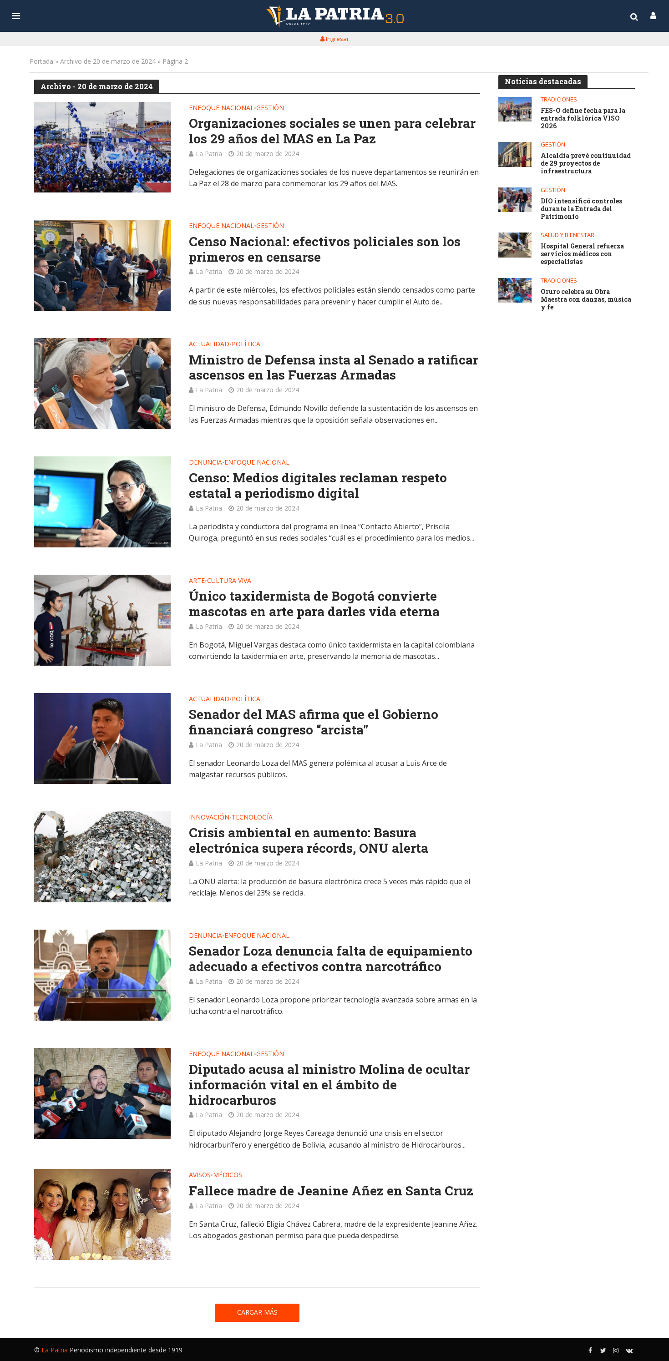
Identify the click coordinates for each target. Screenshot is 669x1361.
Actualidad (209, 344)
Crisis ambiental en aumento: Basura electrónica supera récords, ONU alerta (308, 840)
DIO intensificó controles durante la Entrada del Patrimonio (581, 208)
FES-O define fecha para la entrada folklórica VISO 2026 (583, 118)
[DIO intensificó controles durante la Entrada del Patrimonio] (515, 199)
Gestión (270, 108)
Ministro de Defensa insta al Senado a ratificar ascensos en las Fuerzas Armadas (333, 367)
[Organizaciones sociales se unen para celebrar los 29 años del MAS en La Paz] (102, 147)
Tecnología (252, 817)
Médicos (227, 1175)
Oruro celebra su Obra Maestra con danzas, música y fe (586, 299)
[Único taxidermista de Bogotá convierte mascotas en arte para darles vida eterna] (102, 620)
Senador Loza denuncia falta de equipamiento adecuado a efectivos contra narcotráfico (330, 958)
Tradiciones (559, 99)
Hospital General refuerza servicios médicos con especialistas (582, 254)
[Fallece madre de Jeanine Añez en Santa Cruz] (102, 1214)
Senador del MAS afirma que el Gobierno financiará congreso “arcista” (313, 722)
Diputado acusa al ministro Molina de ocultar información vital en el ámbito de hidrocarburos (329, 1085)
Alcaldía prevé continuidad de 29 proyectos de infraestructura (586, 163)
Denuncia (205, 462)
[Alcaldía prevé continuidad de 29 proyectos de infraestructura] (515, 154)
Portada (41, 61)
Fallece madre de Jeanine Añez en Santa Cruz (331, 1191)
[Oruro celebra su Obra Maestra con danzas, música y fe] (515, 290)
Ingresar (336, 39)
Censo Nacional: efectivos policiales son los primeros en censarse (325, 249)
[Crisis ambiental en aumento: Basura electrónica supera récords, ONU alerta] (102, 856)
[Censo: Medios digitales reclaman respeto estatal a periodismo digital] (102, 501)
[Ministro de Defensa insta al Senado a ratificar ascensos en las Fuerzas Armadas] (102, 383)
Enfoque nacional (221, 108)
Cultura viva (229, 581)
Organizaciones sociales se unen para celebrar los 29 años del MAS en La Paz (332, 131)
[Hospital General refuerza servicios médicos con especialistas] (515, 245)
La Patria (209, 153)
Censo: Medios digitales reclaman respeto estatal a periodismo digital (318, 485)
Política (246, 344)
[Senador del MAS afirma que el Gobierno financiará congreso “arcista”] (102, 738)
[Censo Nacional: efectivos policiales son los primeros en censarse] (102, 265)
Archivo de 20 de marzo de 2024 (108, 61)
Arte (197, 581)
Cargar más (257, 1312)
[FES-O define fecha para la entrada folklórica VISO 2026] (515, 109)
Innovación (209, 817)
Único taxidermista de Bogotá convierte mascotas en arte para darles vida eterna (314, 603)
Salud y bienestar (567, 235)
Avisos (200, 1175)
